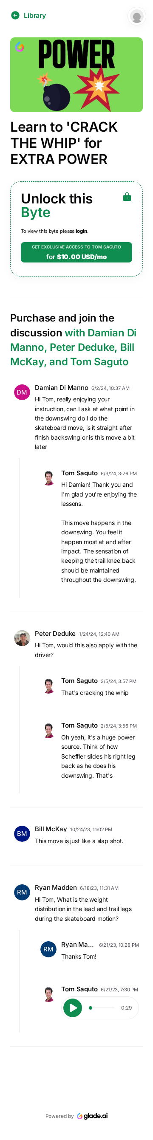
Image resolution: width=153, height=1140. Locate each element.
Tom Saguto (79, 473)
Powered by (59, 1116)
